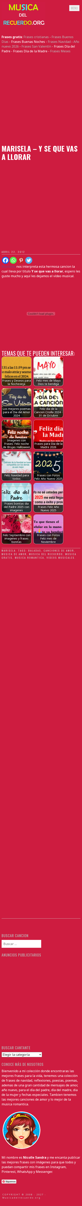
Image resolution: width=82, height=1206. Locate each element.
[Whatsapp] (13, 260)
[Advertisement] (41, 99)
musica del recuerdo (46, 554)
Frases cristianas (36, 37)
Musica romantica (29, 557)
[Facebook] (5, 260)
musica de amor (14, 554)
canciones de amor (59, 550)
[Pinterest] (21, 260)
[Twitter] (28, 260)
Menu (74, 8)
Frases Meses (60, 51)
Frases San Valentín (36, 46)
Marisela (9, 550)
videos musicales (61, 557)
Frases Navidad (59, 41)
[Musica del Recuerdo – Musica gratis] (23, 25)
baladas (34, 550)
